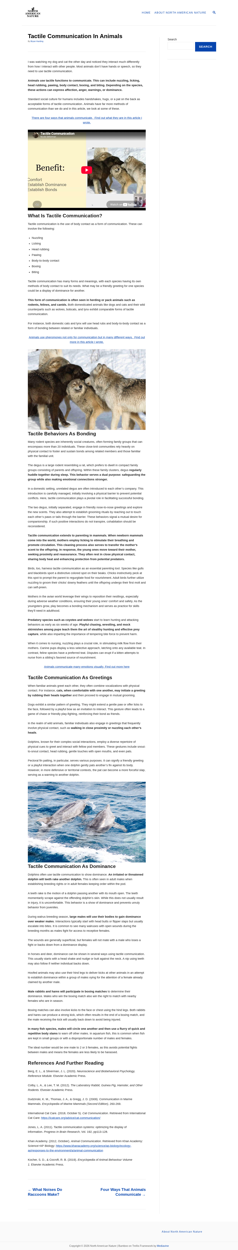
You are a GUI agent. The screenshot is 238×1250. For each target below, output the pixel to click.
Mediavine (163, 1246)
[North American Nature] (63, 12)
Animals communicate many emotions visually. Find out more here (87, 666)
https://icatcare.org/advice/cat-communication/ (70, 1118)
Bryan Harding (37, 41)
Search (172, 39)
